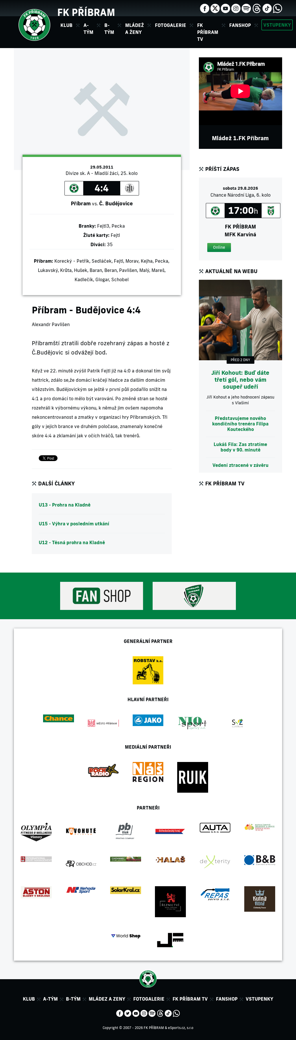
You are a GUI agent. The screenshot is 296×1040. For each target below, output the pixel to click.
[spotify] (246, 8)
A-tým (50, 999)
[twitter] (215, 8)
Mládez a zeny (107, 999)
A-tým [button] (88, 28)
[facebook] (204, 8)
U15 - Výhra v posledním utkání (74, 524)
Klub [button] (66, 25)
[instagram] (235, 8)
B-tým (73, 999)
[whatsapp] (277, 8)
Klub (29, 999)
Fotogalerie (170, 25)
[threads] (256, 8)
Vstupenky (277, 25)
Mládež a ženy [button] (134, 28)
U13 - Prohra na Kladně (64, 505)
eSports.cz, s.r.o (180, 1028)
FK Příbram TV (207, 32)
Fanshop (240, 25)
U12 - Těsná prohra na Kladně (72, 542)
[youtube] (225, 8)
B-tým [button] (109, 28)
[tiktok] (267, 8)
